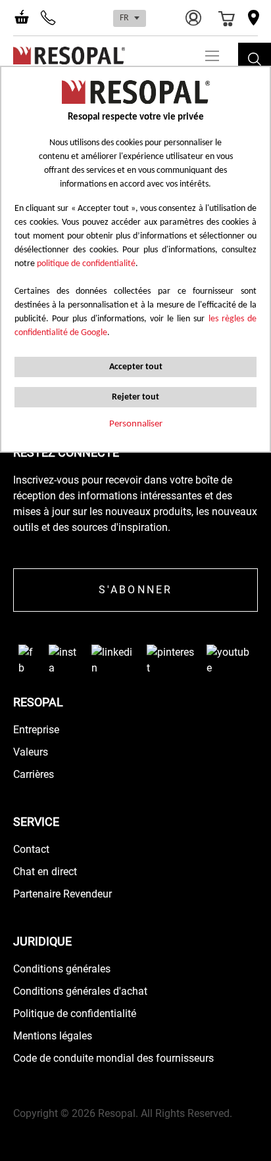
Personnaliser (135, 424)
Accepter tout (135, 367)
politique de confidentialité (86, 264)
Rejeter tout (135, 397)
